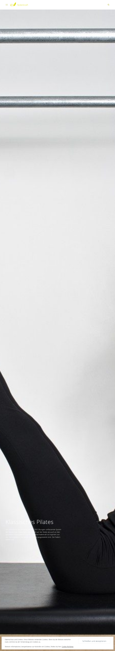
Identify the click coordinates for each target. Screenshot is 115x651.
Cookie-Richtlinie (67, 647)
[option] (57, 330)
